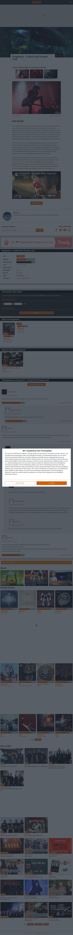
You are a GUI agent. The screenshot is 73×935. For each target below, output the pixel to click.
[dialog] (36, 468)
